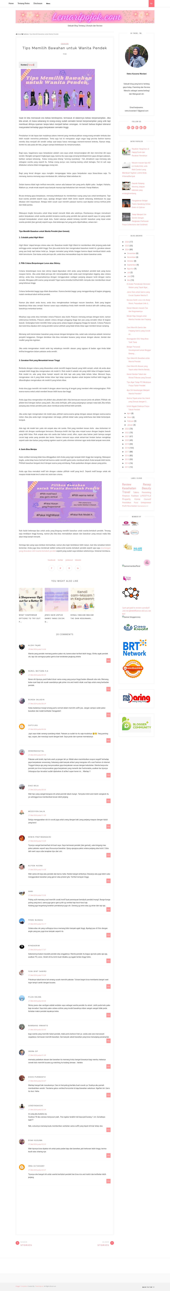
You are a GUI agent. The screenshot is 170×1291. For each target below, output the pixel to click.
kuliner (134, 506)
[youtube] (141, 131)
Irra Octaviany (36, 1166)
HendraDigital (36, 751)
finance (126, 495)
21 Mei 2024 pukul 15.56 (37, 895)
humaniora (141, 506)
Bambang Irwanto (38, 1025)
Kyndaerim (34, 945)
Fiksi (129, 506)
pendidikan (126, 502)
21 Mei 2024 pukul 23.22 (37, 1144)
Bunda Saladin (36, 699)
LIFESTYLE (145, 495)
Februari (130, 421)
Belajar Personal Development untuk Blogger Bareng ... (139, 350)
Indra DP (33, 1051)
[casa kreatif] (136, 637)
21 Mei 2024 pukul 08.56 (37, 790)
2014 (127, 463)
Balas (108, 660)
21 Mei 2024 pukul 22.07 (37, 1081)
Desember (131, 253)
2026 (127, 242)
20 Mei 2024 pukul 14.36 (37, 649)
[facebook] (128, 131)
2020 (127, 440)
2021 (127, 436)
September (131, 265)
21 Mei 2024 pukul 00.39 (37, 704)
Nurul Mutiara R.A (38, 671)
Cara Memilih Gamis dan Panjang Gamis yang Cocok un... (138, 330)
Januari (130, 425)
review (126, 484)
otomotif (147, 499)
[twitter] (132, 131)
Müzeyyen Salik (36, 811)
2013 (127, 467)
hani (30, 891)
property (126, 499)
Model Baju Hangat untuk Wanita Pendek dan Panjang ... (139, 319)
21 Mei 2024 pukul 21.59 (37, 1055)
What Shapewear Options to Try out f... (30, 618)
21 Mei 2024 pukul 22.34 (37, 1109)
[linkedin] (145, 131)
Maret (129, 417)
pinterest (69, 560)
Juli (128, 272)
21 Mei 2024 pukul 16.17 (37, 924)
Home (11, 3)
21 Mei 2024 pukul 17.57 (37, 950)
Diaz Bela (33, 786)
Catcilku (33, 725)
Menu (48, 3)
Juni (128, 276)
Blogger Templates (21, 1286)
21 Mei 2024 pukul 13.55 (37, 841)
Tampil (31, 65)
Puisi (136, 502)
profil (124, 506)
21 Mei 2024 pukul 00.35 (37, 675)
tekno (136, 492)
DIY (147, 506)
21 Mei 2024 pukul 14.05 (37, 870)
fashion (25, 34)
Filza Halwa (34, 997)
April (129, 413)
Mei (128, 280)
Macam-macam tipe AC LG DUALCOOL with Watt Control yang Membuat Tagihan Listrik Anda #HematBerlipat (136, 169)
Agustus (130, 269)
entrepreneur (146, 502)
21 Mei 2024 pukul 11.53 (37, 815)
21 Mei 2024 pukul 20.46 (37, 1001)
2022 (127, 432)
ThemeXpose (39, 1286)
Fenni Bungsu (35, 920)
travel (126, 492)
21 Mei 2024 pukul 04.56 (37, 729)
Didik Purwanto (37, 1077)
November (131, 257)
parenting (146, 492)
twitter (60, 560)
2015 (127, 459)
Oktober (130, 261)
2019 (127, 444)
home (137, 499)
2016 (127, 455)
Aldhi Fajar (34, 645)
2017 (127, 452)
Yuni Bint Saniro (37, 971)
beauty (146, 488)
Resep (147, 484)
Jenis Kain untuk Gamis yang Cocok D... (55, 618)
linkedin (78, 560)
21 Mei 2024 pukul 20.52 (37, 1030)
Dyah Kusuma (35, 1140)
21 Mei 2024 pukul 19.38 (37, 975)
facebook (51, 560)
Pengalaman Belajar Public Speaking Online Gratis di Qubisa (141, 204)
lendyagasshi (35, 1105)
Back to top (147, 1287)
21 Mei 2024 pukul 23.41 (37, 1170)
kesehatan (129, 488)
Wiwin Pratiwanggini (39, 837)
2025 (127, 246)
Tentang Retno (24, 3)
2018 (127, 448)
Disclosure (38, 3)
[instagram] (137, 131)
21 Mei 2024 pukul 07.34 (37, 755)
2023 (127, 429)
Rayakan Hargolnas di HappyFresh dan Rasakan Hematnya (140, 152)
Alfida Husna (35, 865)
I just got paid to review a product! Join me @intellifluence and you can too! (136, 611)
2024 (127, 249)
